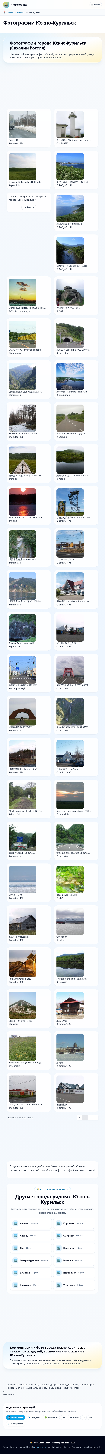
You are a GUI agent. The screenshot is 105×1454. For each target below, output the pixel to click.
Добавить (29, 207)
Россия (20, 12)
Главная (10, 12)
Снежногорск (87, 1384)
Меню (95, 4)
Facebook (74, 1417)
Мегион (20, 1387)
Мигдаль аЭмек (70, 1384)
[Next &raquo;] (95, 1117)
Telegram (34, 1417)
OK (90, 1417)
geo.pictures (40, 1447)
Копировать (16, 1423)
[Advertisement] (52, 86)
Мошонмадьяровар (50, 1384)
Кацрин (29, 1387)
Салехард (56, 1387)
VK (64, 1417)
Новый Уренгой (70, 1387)
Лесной (10, 1387)
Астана (34, 1384)
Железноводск (42, 1387)
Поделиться (15, 1417)
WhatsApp (51, 1417)
